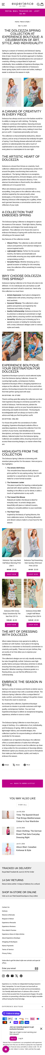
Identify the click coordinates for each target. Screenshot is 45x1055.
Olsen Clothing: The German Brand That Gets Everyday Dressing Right (29, 834)
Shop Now (11, 574)
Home (17, 22)
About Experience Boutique (11, 938)
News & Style (24, 22)
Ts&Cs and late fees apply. (32, 1049)
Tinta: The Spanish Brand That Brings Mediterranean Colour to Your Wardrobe (28, 818)
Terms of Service (8, 949)
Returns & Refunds (8, 915)
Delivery (4, 911)
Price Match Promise (9, 930)
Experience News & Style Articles (13, 934)
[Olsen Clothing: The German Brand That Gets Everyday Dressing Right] (8, 831)
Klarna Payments (8, 946)
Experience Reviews (9, 926)
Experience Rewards (9, 922)
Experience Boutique (12, 1006)
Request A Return (8, 919)
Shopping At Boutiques (9, 942)
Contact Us (5, 907)
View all (22, 805)
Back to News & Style (24, 783)
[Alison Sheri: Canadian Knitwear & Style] (8, 849)
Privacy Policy (6, 953)
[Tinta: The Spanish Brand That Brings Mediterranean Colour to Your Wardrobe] (8, 815)
